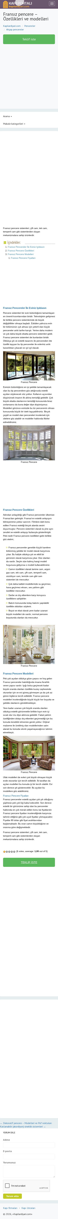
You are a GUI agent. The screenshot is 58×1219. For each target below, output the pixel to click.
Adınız (6, 1139)
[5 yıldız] (14, 851)
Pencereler (29, 25)
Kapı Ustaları (28, 1207)
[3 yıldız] (9, 851)
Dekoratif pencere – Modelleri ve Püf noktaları (26, 1123)
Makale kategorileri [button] (13, 123)
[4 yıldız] (12, 851)
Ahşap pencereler (15, 29)
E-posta (7, 1151)
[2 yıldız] (7, 851)
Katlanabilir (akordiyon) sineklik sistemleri (23, 1126)
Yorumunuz (9, 1162)
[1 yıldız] (4, 851)
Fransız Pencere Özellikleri (21, 250)
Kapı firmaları (10, 1207)
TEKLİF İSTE (29, 862)
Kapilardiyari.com (12, 25)
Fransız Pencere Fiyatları (23, 258)
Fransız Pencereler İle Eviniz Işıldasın (26, 247)
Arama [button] (6, 116)
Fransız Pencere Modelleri (21, 254)
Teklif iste (29, 39)
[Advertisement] (29, 78)
